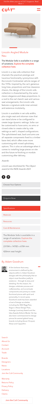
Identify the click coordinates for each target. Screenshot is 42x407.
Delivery (5, 390)
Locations (6, 370)
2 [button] (13, 47)
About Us (6, 341)
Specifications (9, 208)
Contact (5, 345)
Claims (5, 394)
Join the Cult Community (12, 373)
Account (5, 349)
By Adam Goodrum (12, 262)
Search (5, 338)
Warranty (5, 379)
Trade (4, 353)
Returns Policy (8, 383)
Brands (5, 358)
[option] (21, 28)
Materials (7, 215)
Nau (4, 56)
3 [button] (21, 47)
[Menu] (38, 9)
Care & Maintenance (11, 228)
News (4, 366)
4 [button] (29, 47)
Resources (7, 222)
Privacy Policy (7, 386)
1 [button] (5, 47)
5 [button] (36, 47)
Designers (6, 362)
